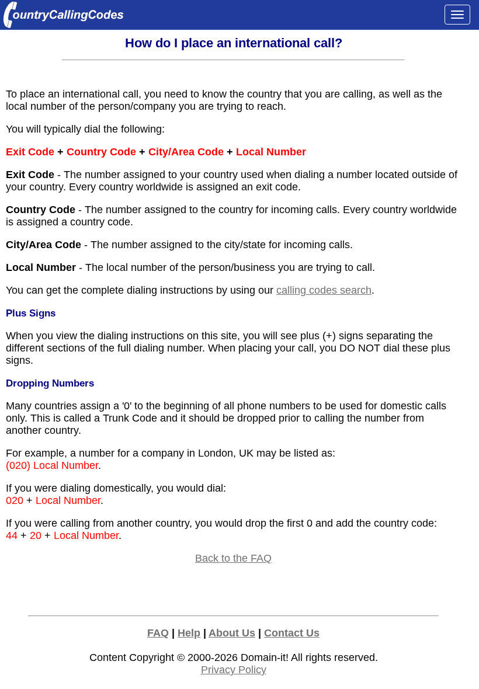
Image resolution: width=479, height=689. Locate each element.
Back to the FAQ (233, 558)
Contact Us (292, 633)
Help (189, 633)
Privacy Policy (233, 670)
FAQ (158, 633)
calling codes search (324, 290)
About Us (232, 633)
